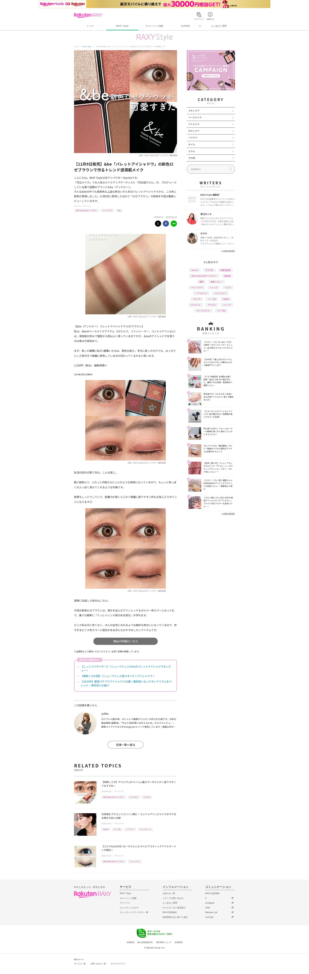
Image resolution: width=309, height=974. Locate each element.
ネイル (191, 144)
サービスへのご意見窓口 (174, 907)
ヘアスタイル (201, 293)
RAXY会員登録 (212, 893)
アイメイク (87, 206)
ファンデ (227, 304)
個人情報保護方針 (145, 942)
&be (119, 210)
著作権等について (164, 942)
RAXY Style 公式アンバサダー (86, 210)
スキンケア (194, 110)
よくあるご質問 (219, 26)
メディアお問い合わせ (173, 898)
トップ (90, 26)
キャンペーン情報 (154, 26)
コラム (191, 151)
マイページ (125, 903)
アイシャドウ (107, 210)
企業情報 (130, 942)
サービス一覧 (80, 964)
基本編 (227, 275)
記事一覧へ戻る (125, 745)
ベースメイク (195, 117)
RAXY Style (122, 26)
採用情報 (179, 942)
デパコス (212, 304)
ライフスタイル (203, 310)
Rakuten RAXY (88, 15)
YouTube (209, 917)
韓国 (201, 281)
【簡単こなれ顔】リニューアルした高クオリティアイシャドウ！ (118, 676)
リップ (228, 287)
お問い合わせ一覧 (98, 964)
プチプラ (197, 299)
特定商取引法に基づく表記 (175, 917)
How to (105, 829)
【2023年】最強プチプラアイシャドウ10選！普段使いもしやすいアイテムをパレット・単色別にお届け (126, 683)
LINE (207, 907)
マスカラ (147, 797)
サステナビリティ (118, 964)
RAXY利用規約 (170, 912)
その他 (191, 157)
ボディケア (193, 130)
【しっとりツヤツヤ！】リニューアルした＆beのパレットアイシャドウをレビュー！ (126, 668)
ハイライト (130, 829)
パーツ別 (212, 299)
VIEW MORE (228, 251)
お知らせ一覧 (169, 893)
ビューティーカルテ (129, 907)
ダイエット (196, 304)
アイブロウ (134, 797)
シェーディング (145, 829)
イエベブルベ (220, 293)
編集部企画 (225, 270)
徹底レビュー (216, 281)
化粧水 (226, 299)
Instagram (210, 903)
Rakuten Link (211, 912)
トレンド (214, 287)
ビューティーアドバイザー (132, 912)
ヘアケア (192, 137)
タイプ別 (117, 829)
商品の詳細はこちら (125, 641)
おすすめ (209, 270)
